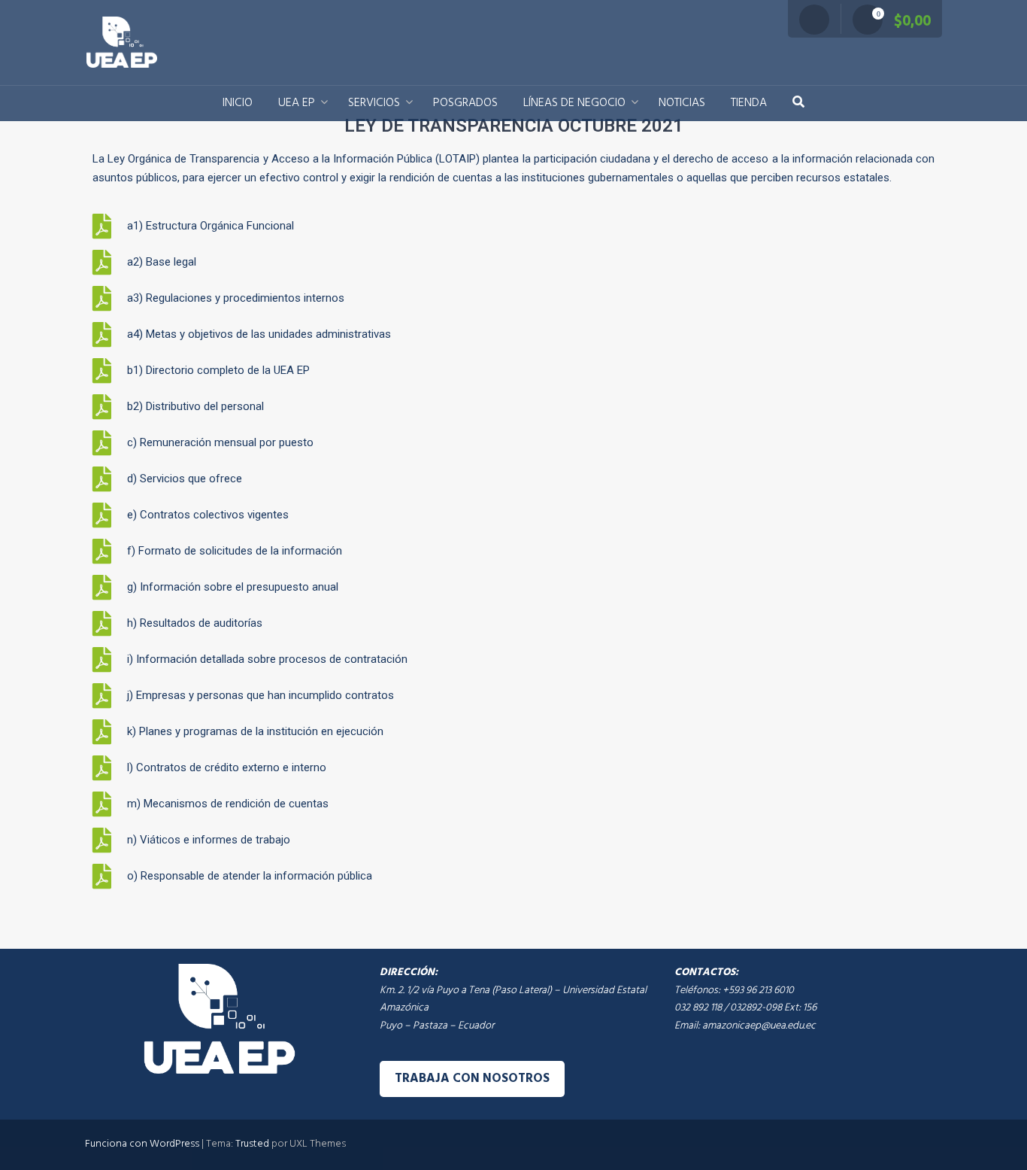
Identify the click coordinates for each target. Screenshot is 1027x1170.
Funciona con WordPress (142, 1144)
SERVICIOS (374, 103)
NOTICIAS (682, 103)
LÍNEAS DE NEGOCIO (574, 103)
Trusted (252, 1144)
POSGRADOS (465, 103)
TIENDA (749, 103)
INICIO (238, 103)
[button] (798, 103)
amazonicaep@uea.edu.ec (759, 1025)
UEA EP (296, 103)
